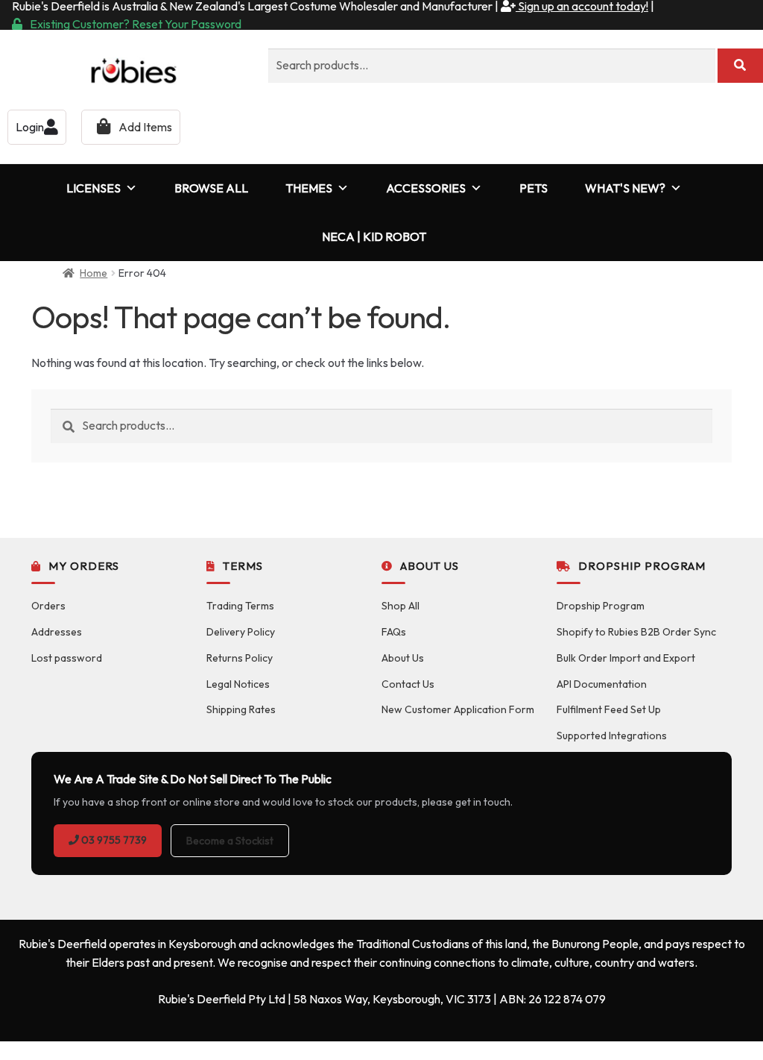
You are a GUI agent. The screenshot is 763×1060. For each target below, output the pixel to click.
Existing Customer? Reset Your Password (135, 23)
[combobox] (491, 65)
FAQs (394, 632)
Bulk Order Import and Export (626, 658)
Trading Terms (240, 605)
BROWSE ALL (211, 188)
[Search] (740, 65)
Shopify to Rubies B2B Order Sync (636, 632)
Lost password (66, 658)
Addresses (56, 632)
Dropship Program (601, 605)
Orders (48, 605)
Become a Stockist (229, 840)
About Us (403, 658)
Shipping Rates (241, 709)
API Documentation (602, 684)
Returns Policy (239, 658)
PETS (533, 188)
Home (93, 273)
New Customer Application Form (458, 709)
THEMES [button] (308, 188)
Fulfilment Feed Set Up (609, 709)
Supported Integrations (612, 735)
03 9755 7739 (113, 840)
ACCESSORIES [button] (426, 188)
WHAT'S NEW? (625, 188)
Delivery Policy (240, 632)
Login (30, 126)
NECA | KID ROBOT (374, 236)
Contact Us (408, 684)
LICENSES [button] (93, 188)
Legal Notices (238, 684)
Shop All (401, 605)
